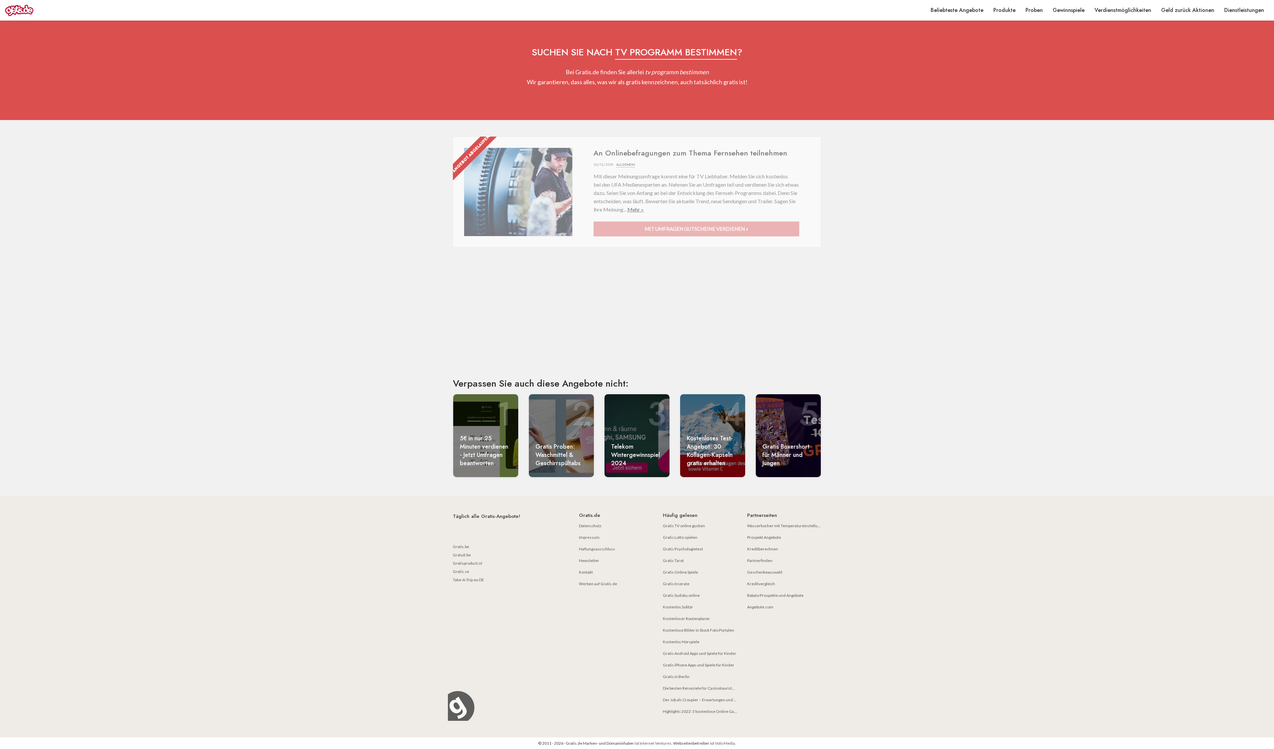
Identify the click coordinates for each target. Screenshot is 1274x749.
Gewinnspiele (1069, 10)
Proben (1034, 10)
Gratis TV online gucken (684, 525)
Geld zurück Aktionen (1187, 10)
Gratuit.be (462, 554)
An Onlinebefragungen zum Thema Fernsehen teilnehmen (690, 153)
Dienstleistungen (1244, 10)
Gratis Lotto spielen (680, 537)
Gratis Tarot (673, 560)
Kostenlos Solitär (678, 606)
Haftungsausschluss (597, 548)
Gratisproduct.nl (467, 563)
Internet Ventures (656, 743)
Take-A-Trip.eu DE (468, 579)
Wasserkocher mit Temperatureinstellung (784, 525)
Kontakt (586, 572)
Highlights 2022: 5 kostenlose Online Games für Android (713, 711)
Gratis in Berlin (676, 676)
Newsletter (589, 560)
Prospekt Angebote (764, 537)
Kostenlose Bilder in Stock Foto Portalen (698, 630)
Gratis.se (461, 571)
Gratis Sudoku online (681, 595)
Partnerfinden (759, 560)
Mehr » (635, 209)
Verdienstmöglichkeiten (1123, 10)
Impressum (589, 537)
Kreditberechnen (762, 548)
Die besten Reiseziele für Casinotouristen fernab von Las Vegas (718, 688)
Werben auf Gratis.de (598, 583)
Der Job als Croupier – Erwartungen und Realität (705, 699)
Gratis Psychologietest (683, 548)
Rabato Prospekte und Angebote (775, 595)
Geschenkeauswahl (764, 572)
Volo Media (725, 743)
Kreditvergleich (761, 583)
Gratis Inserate (676, 583)
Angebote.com (760, 606)
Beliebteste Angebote (957, 10)
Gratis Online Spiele (680, 572)
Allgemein (625, 164)
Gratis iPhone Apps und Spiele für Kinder (698, 664)
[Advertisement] (637, 318)
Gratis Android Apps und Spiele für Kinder (699, 653)
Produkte (1004, 10)
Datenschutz (590, 525)
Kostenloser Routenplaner (686, 618)
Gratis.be (461, 546)
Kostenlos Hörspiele (681, 641)
